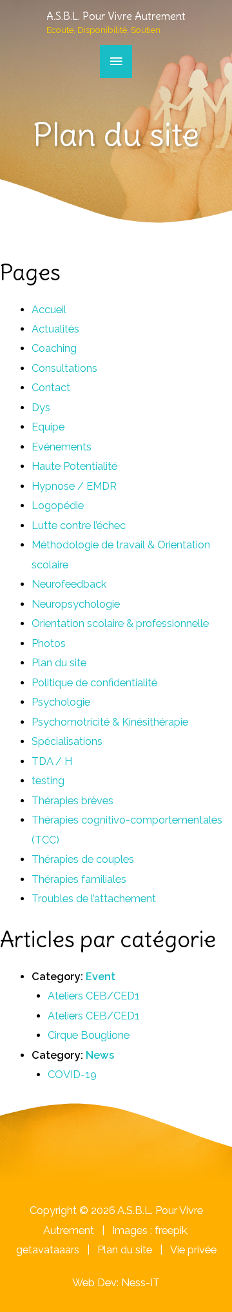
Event (100, 976)
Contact (51, 387)
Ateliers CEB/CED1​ (94, 996)
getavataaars (47, 1250)
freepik (171, 1230)
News (100, 1055)
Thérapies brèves (72, 801)
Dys (41, 407)
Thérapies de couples (83, 859)
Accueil (49, 310)
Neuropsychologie (76, 604)
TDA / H (52, 761)
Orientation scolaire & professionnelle (120, 623)
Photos (49, 643)
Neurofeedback (69, 584)
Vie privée (193, 1250)
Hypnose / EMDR (74, 486)
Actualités (55, 329)
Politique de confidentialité (94, 683)
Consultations (64, 368)
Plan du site (59, 663)
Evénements (62, 447)
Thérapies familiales (79, 879)
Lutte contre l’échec (79, 525)
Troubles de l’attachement (94, 898)
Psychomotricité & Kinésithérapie (110, 722)
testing (48, 781)
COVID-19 (72, 1074)
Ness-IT (140, 1283)
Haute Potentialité (74, 466)
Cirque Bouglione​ (89, 1035)
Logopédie (58, 505)
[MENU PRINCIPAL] (116, 62)
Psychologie (61, 702)
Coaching (54, 348)
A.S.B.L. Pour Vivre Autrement (116, 16)
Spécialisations (67, 741)
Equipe (48, 427)
